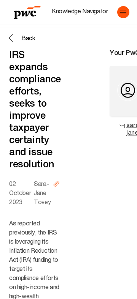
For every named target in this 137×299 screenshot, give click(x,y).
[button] (123, 12)
